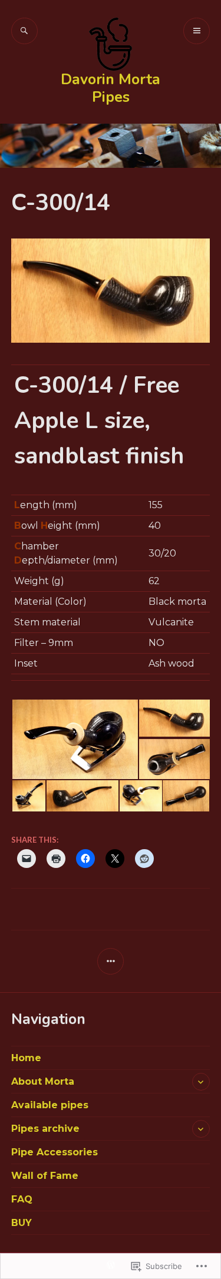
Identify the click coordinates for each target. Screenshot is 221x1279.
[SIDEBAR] (110, 961)
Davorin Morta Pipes (110, 88)
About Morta (42, 1081)
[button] (74, 739)
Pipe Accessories (54, 1152)
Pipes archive (45, 1128)
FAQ (21, 1199)
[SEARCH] (24, 31)
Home (26, 1057)
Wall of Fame (44, 1175)
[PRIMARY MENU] (196, 31)
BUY (21, 1222)
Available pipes (49, 1105)
